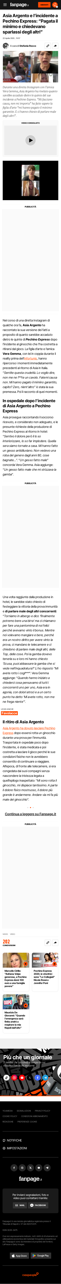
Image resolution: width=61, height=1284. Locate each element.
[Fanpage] (30, 1179)
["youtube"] (22, 1078)
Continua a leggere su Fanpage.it (30, 814)
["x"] (30, 1078)
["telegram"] (45, 1078)
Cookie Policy (10, 1116)
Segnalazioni (24, 1111)
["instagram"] (14, 1078)
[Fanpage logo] (19, 5)
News (5, 934)
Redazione (8, 1121)
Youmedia (8, 1111)
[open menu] (4, 4)
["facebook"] (38, 1078)
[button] (55, 46)
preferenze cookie (27, 1121)
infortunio (30, 358)
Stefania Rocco (27, 45)
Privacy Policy (42, 1111)
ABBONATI (44, 5)
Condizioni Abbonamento (34, 1116)
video (12, 934)
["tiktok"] (6, 1078)
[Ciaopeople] (30, 1274)
